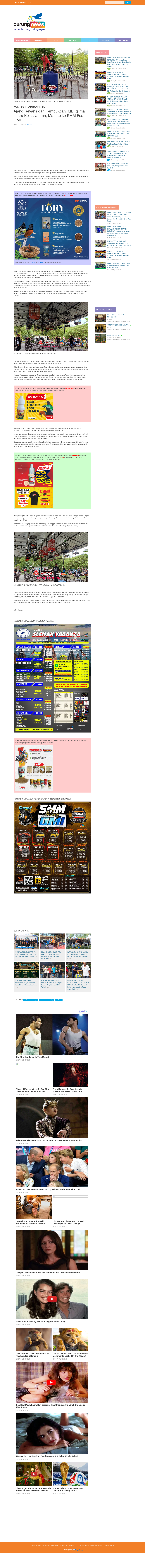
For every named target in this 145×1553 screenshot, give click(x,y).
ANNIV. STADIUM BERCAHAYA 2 (118, 325)
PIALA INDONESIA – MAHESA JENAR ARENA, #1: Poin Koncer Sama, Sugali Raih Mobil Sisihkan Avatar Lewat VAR (118, 122)
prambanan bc (27, 1000)
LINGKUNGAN (123, 40)
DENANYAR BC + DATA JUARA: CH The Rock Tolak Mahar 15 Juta (119, 143)
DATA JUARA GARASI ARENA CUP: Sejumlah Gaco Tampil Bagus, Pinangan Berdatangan (77, 954)
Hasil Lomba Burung (37, 1545)
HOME (17, 3)
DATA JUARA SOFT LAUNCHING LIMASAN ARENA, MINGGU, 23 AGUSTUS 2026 (118, 134)
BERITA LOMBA (22, 40)
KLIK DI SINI (68, 195)
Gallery (106, 1545)
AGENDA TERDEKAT (105, 309)
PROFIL (55, 40)
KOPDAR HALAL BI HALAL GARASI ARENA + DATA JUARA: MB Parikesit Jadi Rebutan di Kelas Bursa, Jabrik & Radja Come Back (78, 985)
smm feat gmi (50, 1000)
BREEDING (72, 40)
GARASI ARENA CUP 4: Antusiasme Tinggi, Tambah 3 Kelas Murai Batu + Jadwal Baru (26, 983)
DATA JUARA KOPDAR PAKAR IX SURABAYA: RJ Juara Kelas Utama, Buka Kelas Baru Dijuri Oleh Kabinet (119, 111)
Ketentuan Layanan (96, 1545)
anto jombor (42, 1000)
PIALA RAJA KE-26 (113, 335)
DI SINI (32, 262)
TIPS (89, 40)
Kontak (112, 1545)
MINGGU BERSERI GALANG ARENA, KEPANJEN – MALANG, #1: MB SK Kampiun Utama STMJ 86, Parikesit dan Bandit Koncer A (118, 87)
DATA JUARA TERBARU (106, 207)
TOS (76, 1545)
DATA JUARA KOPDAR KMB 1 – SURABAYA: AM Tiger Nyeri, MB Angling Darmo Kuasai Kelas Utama (119, 243)
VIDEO (30, 3)
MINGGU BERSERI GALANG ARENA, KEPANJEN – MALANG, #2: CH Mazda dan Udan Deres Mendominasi (118, 100)
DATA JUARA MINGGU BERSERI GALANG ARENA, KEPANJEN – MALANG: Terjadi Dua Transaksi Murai (118, 75)
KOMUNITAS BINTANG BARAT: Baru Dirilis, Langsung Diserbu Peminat (117, 166)
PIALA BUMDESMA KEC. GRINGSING (115, 316)
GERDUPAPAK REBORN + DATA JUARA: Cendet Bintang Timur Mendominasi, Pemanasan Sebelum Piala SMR (118, 154)
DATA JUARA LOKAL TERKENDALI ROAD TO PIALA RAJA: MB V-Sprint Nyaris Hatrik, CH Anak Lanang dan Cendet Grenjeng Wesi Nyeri (119, 216)
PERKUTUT (106, 40)
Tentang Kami (84, 1545)
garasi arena (58, 1000)
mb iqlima (35, 1000)
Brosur (47, 1545)
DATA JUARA (39, 40)
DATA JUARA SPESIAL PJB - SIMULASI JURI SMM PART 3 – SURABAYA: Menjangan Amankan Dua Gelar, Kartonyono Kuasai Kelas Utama (118, 231)
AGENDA (23, 3)
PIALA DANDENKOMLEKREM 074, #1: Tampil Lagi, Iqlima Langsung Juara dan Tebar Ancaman (51, 955)
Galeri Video (55, 1545)
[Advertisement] (91, 22)
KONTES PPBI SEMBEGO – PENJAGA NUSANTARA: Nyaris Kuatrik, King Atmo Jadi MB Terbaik (52, 984)
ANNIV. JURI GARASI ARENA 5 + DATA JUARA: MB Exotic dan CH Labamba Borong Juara (25, 954)
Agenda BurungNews (67, 1545)
